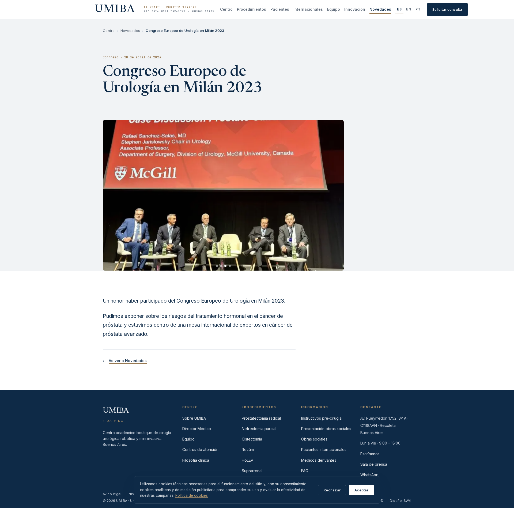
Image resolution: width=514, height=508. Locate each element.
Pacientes (279, 9)
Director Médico (196, 428)
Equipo (333, 9)
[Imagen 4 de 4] (230, 266)
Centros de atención (200, 449)
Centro (226, 9)
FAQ (304, 470)
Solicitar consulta (447, 9)
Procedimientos (251, 9)
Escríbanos (370, 453)
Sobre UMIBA (194, 418)
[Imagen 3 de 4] (225, 266)
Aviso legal (112, 494)
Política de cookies (191, 495)
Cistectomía (252, 439)
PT (418, 9)
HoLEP (247, 460)
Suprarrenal (252, 470)
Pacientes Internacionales (323, 449)
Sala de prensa (373, 464)
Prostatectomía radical (261, 418)
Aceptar (361, 490)
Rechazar (332, 490)
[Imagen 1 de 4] (217, 266)
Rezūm (248, 449)
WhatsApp (369, 474)
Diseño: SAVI (400, 501)
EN (408, 9)
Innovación (354, 9)
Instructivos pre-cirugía (321, 418)
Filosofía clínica (195, 460)
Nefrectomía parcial (259, 428)
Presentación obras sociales (326, 428)
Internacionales (308, 9)
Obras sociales (314, 439)
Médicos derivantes (318, 460)
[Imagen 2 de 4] (221, 266)
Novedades (380, 9)
